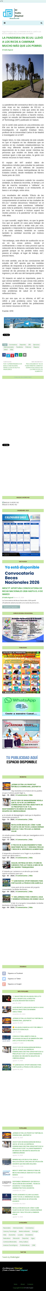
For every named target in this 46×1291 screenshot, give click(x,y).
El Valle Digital (7, 50)
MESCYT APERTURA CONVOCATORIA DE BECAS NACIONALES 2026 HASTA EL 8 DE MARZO (22, 591)
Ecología (35, 1231)
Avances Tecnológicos (10, 1245)
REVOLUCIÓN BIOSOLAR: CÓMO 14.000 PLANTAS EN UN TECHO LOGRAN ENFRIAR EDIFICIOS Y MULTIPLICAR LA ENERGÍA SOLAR (27, 828)
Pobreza (28, 347)
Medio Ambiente (24, 1231)
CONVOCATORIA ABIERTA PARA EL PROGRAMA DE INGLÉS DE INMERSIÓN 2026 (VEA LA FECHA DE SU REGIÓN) (27, 1038)
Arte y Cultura (23, 1242)
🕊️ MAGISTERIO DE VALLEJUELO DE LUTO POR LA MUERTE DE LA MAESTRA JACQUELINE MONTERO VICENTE (27, 998)
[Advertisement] (23, 470)
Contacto (30, 1284)
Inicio (15, 1284)
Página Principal (7, 32)
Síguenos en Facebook (4, 973)
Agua (32, 1238)
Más (31, 795)
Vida (15, 32)
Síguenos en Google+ (4, 984)
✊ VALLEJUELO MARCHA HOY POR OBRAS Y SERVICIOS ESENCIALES (28, 1028)
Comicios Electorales (10, 1242)
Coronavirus (13, 345)
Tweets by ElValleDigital (10, 1257)
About (23, 1284)
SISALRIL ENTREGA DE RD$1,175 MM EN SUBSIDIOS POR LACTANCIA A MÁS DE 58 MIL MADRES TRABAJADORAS (27, 865)
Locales (20, 1235)
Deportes (23, 345)
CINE (33, 1245)
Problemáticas (24, 1245)
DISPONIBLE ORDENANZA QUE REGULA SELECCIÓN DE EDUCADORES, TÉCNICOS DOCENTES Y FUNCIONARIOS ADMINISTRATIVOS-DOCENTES (26, 1184)
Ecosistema (29, 1235)
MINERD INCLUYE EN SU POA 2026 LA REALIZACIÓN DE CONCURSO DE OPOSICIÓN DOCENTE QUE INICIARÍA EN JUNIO (28, 1161)
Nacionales (6, 1228)
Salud (5, 349)
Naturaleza (6, 1238)
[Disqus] (23, 411)
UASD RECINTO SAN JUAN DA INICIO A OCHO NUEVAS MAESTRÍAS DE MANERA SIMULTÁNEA (28, 1009)
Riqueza (36, 347)
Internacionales (9, 347)
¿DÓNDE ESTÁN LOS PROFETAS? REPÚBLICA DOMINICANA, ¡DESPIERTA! (26, 785)
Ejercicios (36, 345)
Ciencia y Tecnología (9, 1231)
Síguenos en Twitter (4, 979)
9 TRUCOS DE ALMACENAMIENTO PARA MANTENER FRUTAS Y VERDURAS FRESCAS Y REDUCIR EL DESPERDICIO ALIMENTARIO (27, 847)
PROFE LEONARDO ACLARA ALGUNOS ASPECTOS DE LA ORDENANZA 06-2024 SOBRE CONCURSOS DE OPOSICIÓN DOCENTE (26, 1198)
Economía (12, 1235)
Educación (16, 1238)
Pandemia (19, 347)
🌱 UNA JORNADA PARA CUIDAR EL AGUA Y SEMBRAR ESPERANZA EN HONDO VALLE (27, 898)
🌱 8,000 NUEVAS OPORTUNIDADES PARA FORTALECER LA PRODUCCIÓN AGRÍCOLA (27, 882)
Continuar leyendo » (11, 607)
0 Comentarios (21, 795)
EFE (30, 345)
